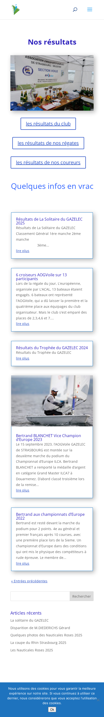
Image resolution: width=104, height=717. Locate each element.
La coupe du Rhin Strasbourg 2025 (38, 642)
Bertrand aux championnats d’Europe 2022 (50, 516)
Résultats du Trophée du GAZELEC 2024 (52, 347)
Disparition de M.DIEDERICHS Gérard (40, 627)
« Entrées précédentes (29, 581)
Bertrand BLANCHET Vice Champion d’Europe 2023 (48, 437)
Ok (52, 709)
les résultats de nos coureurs (48, 162)
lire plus (22, 250)
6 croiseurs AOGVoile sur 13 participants (41, 276)
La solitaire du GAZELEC (29, 620)
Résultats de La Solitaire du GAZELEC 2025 (49, 221)
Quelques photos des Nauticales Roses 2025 (46, 635)
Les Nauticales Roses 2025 (31, 650)
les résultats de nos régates (48, 143)
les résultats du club (48, 123)
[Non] (98, 699)
